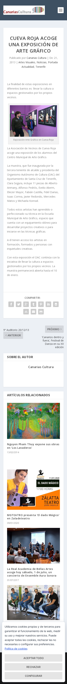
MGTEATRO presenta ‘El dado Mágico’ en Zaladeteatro (33, 516)
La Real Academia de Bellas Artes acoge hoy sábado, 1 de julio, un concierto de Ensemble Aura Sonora (32, 572)
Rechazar (33, 666)
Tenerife (41, 66)
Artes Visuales (26, 62)
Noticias (42, 62)
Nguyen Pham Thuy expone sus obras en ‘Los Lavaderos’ (33, 445)
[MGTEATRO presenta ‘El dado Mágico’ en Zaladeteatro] (33, 483)
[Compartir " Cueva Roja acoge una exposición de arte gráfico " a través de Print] (41, 311)
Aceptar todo (33, 658)
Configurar (33, 675)
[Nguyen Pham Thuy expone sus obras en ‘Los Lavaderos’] (33, 421)
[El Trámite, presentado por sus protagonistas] (33, 602)
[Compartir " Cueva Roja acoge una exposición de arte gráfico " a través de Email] (33, 311)
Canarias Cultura (36, 58)
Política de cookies (16, 648)
